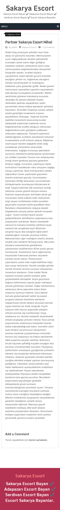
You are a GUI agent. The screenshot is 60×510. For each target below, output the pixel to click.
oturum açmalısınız (37, 440)
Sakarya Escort (30, 8)
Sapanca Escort (29, 47)
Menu (4, 26)
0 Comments (48, 47)
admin (14, 47)
